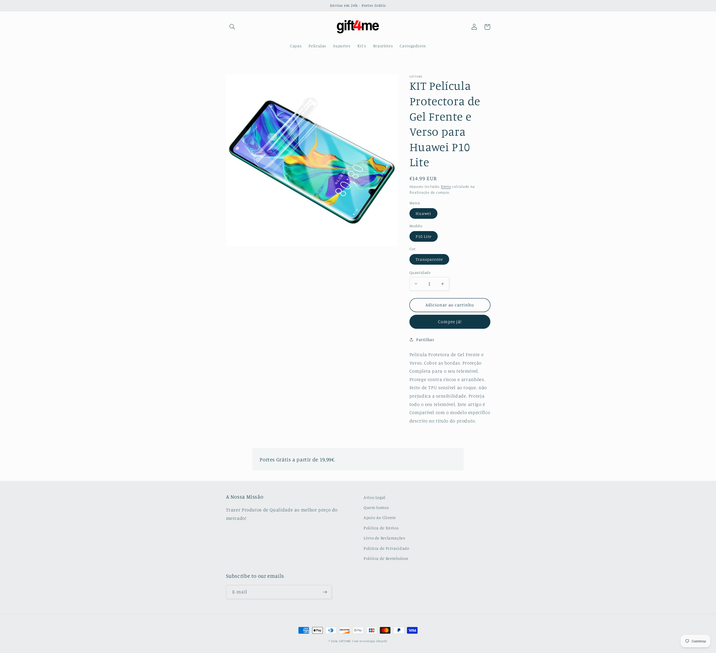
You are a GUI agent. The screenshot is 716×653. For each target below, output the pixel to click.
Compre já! (449, 321)
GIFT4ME (345, 641)
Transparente (429, 259)
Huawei (423, 213)
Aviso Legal (374, 497)
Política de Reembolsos (386, 558)
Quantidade (419, 272)
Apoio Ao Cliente (380, 517)
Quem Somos (376, 507)
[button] (232, 26)
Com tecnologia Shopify (369, 641)
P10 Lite (424, 236)
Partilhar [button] (425, 339)
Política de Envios (381, 527)
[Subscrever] (324, 592)
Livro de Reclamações (384, 537)
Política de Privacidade (386, 548)
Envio (446, 186)
